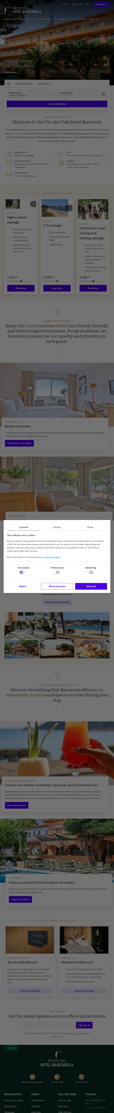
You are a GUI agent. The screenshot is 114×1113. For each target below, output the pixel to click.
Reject (22, 586)
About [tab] (90, 527)
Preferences (57, 567)
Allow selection (57, 586)
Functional (23, 567)
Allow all (91, 586)
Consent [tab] (23, 527)
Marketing (91, 567)
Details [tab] (57, 527)
